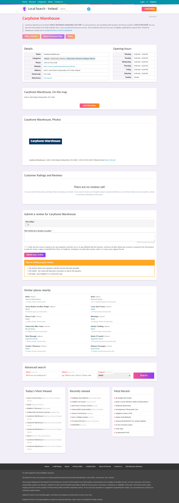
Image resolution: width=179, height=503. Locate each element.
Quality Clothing (97, 326)
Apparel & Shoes (31, 339)
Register (153, 2)
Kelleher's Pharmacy (38, 408)
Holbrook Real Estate (123, 406)
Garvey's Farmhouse (82, 413)
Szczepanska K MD (122, 433)
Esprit (35, 405)
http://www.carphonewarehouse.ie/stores (71, 28)
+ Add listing (149, 9)
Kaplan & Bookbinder (123, 417)
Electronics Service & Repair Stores (81, 59)
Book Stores (95, 349)
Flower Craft (30, 316)
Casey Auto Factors (98, 307)
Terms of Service (105, 466)
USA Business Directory (133, 466)
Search (144, 375)
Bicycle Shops (30, 329)
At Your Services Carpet (124, 425)
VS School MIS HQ (85, 421)
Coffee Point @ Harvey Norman (43, 412)
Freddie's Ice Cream (83, 402)
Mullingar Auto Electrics (86, 398)
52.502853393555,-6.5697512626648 (57, 30)
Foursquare (48, 78)
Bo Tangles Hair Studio (124, 398)
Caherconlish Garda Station (87, 410)
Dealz (93, 297)
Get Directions (89, 106)
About (50, 2)
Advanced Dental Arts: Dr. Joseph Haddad (131, 421)
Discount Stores (96, 299)
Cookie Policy (91, 466)
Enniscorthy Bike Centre (34, 326)
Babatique (95, 316)
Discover (32, 2)
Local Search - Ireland (43, 9)
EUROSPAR (78, 425)
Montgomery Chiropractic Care (127, 410)
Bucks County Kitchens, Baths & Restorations (132, 402)
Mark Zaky (119, 429)
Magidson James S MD (124, 413)
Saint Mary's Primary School (84, 406)
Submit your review (34, 255)
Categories (42, 2)
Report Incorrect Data (52, 36)
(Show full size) (109, 160)
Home (24, 2)
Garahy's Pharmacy (33, 346)
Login (142, 2)
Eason (39, 436)
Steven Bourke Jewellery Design (37, 307)
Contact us (58, 2)
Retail (46, 59)
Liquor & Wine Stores (33, 299)
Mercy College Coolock (82, 417)
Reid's (27, 297)
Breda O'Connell (97, 336)
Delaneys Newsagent (98, 346)
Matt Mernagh (31, 336)
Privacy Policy (78, 466)
